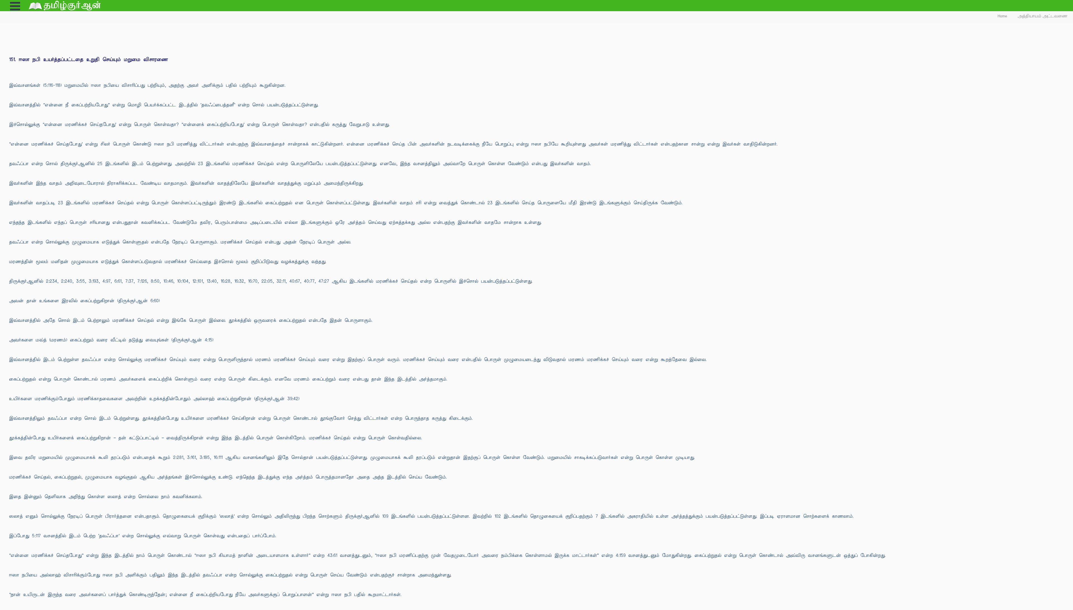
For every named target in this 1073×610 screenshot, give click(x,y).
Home (1002, 16)
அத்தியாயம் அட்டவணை (1043, 16)
